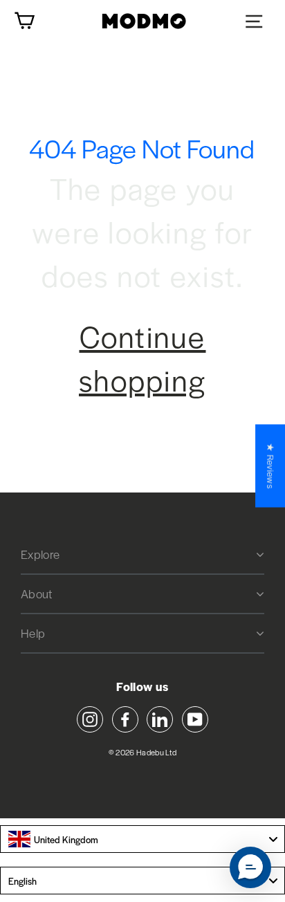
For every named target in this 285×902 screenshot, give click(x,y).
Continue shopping (142, 357)
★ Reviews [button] (270, 465)
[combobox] (142, 839)
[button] (250, 867)
